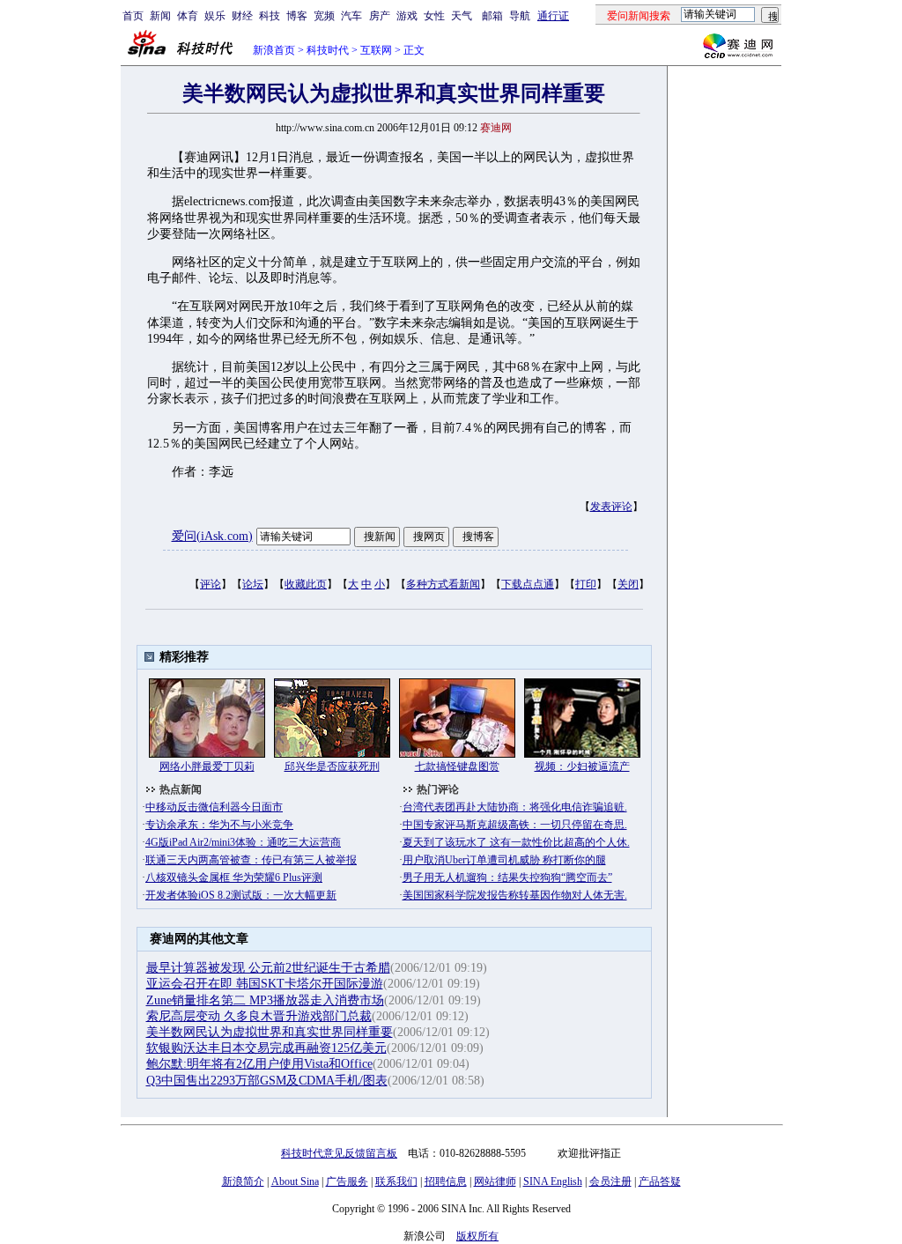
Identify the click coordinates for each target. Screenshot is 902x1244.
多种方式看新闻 (443, 584)
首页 (133, 16)
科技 (269, 16)
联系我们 (396, 1181)
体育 (187, 16)
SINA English (552, 1181)
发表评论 (611, 506)
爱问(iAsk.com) (212, 536)
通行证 (553, 16)
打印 (585, 584)
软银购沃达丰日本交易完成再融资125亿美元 (266, 1048)
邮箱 (492, 16)
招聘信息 (446, 1181)
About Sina (295, 1181)
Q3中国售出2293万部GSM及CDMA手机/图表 (267, 1080)
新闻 (160, 16)
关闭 (628, 584)
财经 (242, 16)
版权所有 (477, 1236)
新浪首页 (274, 50)
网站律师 (495, 1181)
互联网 (376, 50)
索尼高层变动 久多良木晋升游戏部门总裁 (259, 1016)
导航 (519, 16)
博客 (296, 16)
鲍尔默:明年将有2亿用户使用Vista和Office (259, 1063)
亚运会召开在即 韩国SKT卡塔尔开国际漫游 (264, 983)
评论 (210, 584)
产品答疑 (660, 1181)
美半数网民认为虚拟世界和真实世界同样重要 (269, 1032)
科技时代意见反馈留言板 (339, 1153)
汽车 (351, 16)
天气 (461, 16)
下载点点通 (527, 584)
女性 (434, 16)
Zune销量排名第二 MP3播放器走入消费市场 (265, 1000)
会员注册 (610, 1181)
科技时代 (328, 50)
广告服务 (347, 1181)
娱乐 (215, 16)
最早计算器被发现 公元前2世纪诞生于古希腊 (268, 967)
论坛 (252, 584)
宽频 (324, 16)
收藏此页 (306, 584)
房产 (379, 16)
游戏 (407, 16)
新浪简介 (243, 1181)
